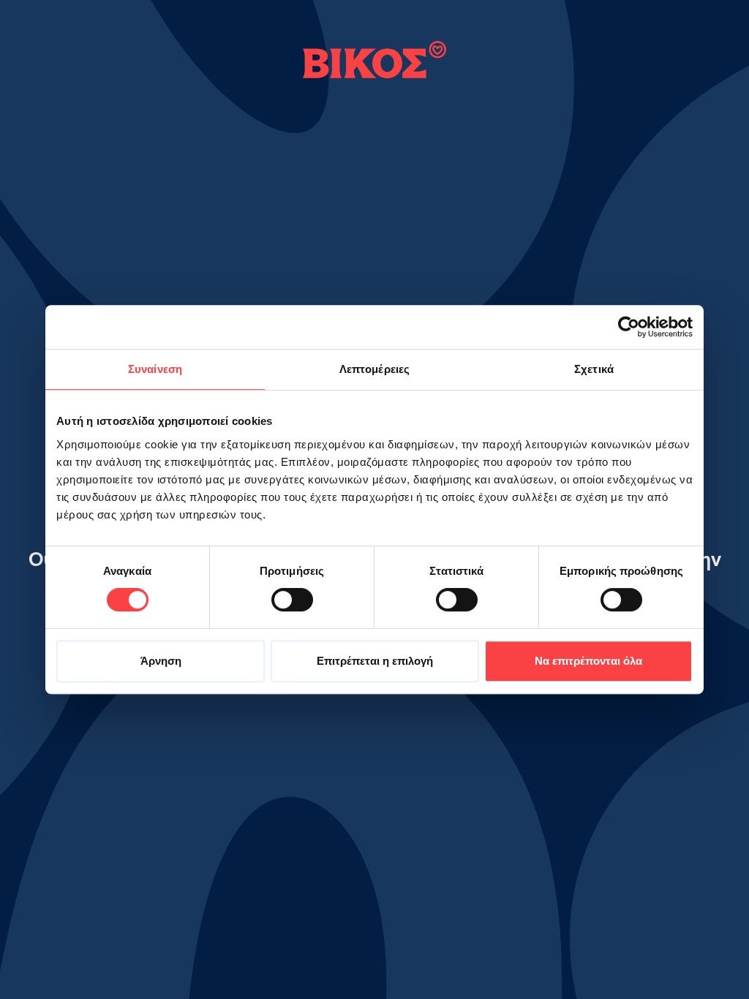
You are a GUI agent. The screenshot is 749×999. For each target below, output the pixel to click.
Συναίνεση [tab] (155, 369)
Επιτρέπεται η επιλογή (375, 661)
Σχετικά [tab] (594, 369)
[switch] (292, 599)
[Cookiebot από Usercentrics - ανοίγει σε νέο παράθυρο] (629, 327)
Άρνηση (160, 661)
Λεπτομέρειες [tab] (374, 369)
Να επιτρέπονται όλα (588, 661)
